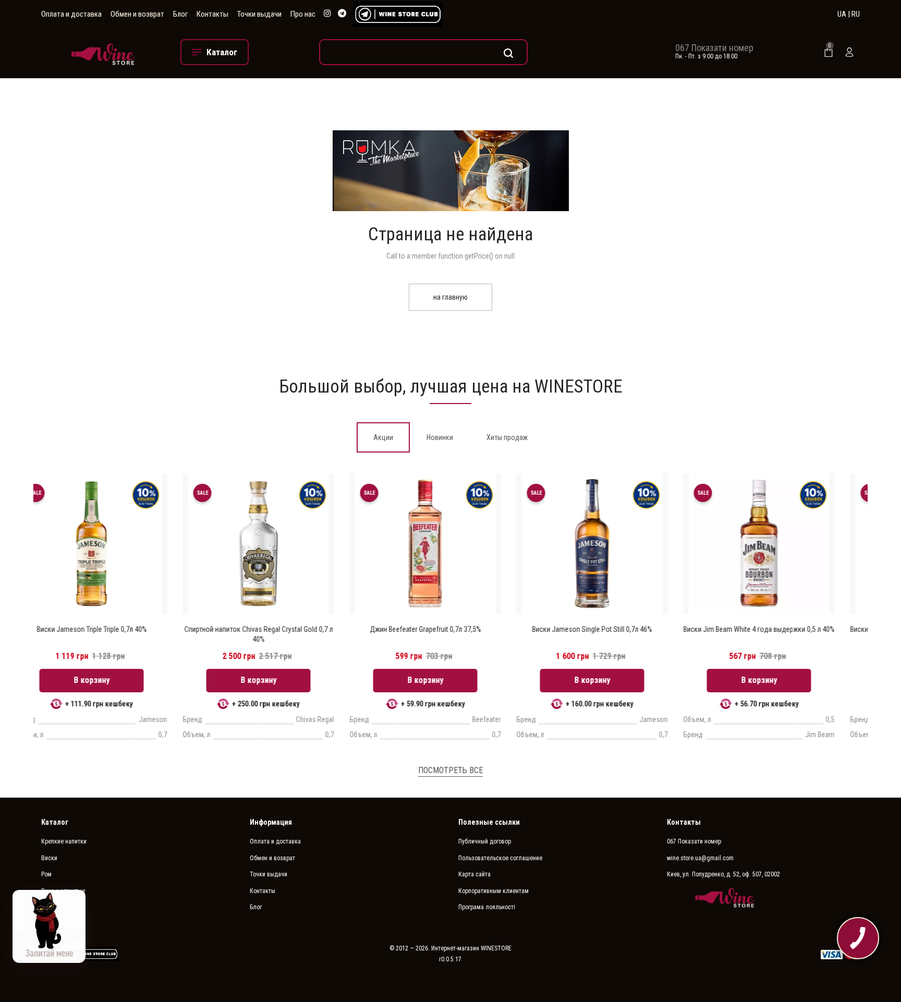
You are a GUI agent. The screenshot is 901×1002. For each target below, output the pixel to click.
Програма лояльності (486, 907)
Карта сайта (474, 874)
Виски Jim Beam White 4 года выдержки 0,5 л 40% (617, 629)
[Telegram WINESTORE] (342, 13)
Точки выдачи (259, 14)
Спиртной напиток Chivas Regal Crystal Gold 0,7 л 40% (117, 634)
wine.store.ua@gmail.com (700, 858)
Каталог (54, 822)
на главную (450, 297)
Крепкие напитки (64, 841)
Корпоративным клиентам (493, 891)
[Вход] (849, 52)
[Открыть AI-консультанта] (49, 926)
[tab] (383, 437)
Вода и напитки (61, 923)
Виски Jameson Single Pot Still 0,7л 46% (450, 629)
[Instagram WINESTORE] (327, 13)
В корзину (117, 680)
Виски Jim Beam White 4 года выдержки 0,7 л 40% (784, 629)
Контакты (212, 14)
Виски (49, 858)
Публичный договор (484, 841)
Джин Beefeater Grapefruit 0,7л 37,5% (283, 629)
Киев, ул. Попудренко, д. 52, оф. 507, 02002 (723, 874)
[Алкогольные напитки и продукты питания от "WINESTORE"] (103, 52)
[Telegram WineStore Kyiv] (398, 14)
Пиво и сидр (57, 907)
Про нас (302, 14)
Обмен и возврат (137, 14)
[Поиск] (423, 52)
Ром (46, 874)
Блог (180, 14)
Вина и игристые (63, 891)
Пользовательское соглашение (500, 858)
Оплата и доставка (71, 14)
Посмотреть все (450, 770)
